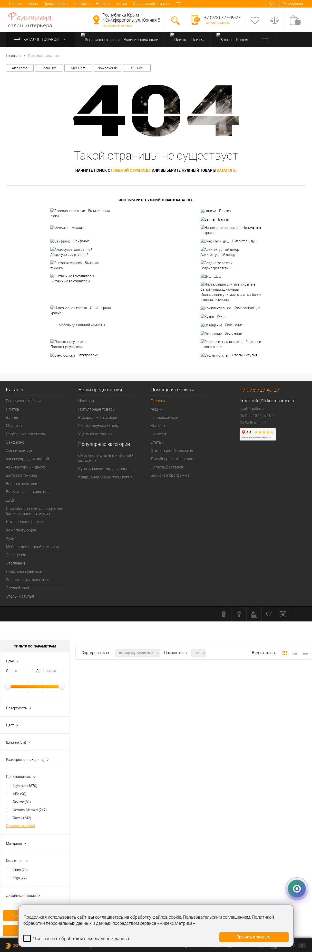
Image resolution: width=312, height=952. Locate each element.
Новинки (86, 401)
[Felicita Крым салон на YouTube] (254, 614)
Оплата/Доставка (167, 467)
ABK (19, 794)
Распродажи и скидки (97, 417)
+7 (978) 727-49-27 (222, 17)
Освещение (234, 325)
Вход (272, 4)
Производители (56, 4)
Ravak (22, 818)
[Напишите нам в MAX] (297, 887)
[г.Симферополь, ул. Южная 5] (96, 20)
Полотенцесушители (66, 347)
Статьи (121, 4)
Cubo (20, 870)
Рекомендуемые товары (100, 425)
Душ (217, 276)
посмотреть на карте (117, 25)
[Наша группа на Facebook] (239, 614)
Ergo (20, 878)
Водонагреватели (215, 268)
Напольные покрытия (231, 230)
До (38, 671)
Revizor (22, 802)
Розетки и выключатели (231, 344)
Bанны (241, 39)
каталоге (226, 170)
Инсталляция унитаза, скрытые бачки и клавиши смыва (231, 297)
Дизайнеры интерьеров (172, 459)
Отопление (233, 333)
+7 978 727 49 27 (260, 390)
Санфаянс (81, 241)
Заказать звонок (218, 23)
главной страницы (131, 170)
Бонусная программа (170, 475)
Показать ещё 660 (20, 826)
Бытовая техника (74, 265)
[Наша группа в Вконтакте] (224, 614)
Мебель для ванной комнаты (82, 325)
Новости (103, 4)
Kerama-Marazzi (30, 810)
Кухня (221, 316)
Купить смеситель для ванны (104, 469)
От (8, 671)
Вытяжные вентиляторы (70, 281)
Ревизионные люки (140, 39)
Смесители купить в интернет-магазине (105, 458)
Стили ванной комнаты (151, 4)
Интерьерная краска (80, 310)
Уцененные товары (95, 434)
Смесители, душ (244, 241)
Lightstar (25, 786)
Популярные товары (97, 409)
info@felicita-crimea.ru (273, 400)
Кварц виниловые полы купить (106, 477)
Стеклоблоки (88, 355)
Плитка (197, 39)
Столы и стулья (244, 355)
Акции (33, 4)
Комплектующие (247, 308)
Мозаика (78, 228)
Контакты (82, 4)
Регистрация (293, 4)
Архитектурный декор (218, 255)
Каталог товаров (41, 39)
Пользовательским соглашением (216, 917)
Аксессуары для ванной (69, 255)
